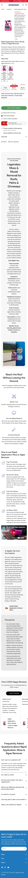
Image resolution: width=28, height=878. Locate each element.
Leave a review (14, 693)
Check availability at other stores (12, 133)
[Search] (23, 4)
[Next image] (25, 25)
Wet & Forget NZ (10, 872)
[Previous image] (2, 25)
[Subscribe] (25, 848)
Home (2, 9)
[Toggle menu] (1, 4)
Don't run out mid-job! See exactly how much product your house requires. (12, 95)
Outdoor (9, 9)
